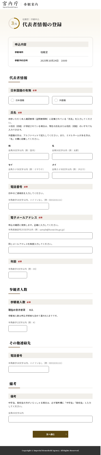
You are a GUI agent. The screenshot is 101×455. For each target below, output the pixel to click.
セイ (10, 164)
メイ (54, 164)
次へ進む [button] (50, 434)
